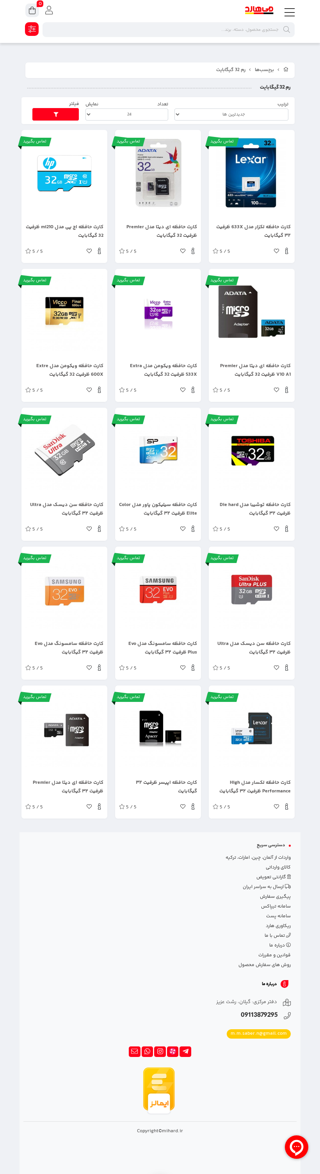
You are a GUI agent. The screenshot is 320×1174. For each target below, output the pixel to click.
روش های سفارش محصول (264, 965)
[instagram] (160, 1052)
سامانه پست (278, 916)
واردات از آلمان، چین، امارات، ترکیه (258, 857)
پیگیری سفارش (275, 896)
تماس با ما (275, 936)
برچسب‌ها (264, 70)
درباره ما (277, 945)
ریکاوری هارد (278, 926)
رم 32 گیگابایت (230, 70)
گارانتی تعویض (271, 877)
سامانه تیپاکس (276, 906)
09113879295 (259, 1016)
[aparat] (173, 1052)
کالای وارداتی (278, 867)
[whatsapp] (147, 1052)
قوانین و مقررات (274, 955)
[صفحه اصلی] (286, 70)
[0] (32, 11)
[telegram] (185, 1052)
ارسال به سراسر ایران (264, 887)
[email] (134, 1052)
